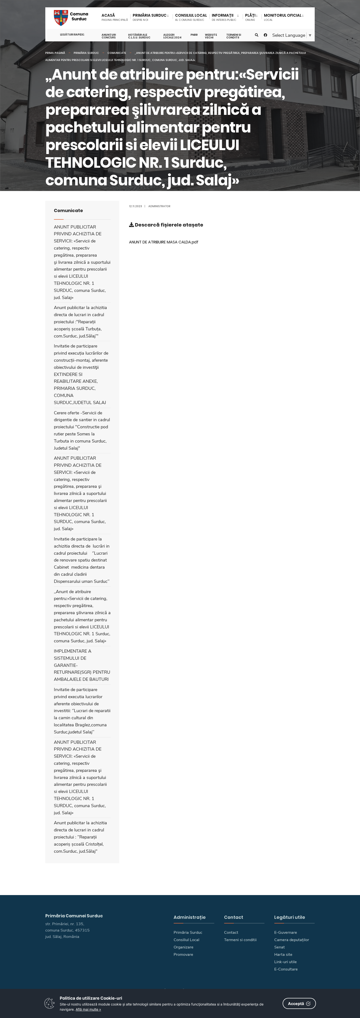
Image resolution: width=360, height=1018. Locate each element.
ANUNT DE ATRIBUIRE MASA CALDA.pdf (163, 242)
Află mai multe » (88, 1009)
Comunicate (117, 53)
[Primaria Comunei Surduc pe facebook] (265, 35)
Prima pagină (55, 53)
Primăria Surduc (86, 53)
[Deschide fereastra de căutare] (256, 35)
